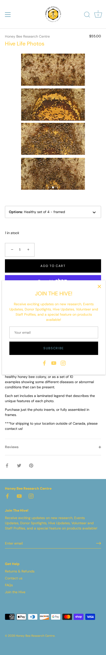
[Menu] (7, 14)
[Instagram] (63, 362)
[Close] (99, 286)
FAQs (9, 585)
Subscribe (53, 348)
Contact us (13, 578)
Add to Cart (53, 266)
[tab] (53, 392)
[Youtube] (53, 362)
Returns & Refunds (20, 571)
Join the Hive (15, 592)
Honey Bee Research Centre (27, 36)
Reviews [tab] (11, 447)
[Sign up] (98, 543)
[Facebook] (44, 362)
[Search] (87, 15)
